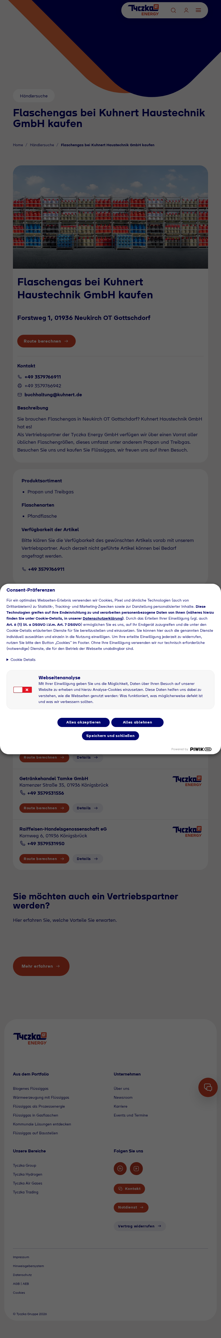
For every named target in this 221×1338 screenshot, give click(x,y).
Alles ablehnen (137, 722)
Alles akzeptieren (83, 722)
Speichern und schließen (110, 735)
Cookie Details (23, 659)
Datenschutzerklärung (102, 618)
